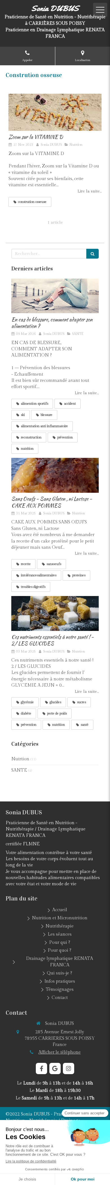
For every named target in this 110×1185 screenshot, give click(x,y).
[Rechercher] (92, 254)
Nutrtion (20, 759)
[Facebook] (41, 1068)
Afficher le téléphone (59, 1052)
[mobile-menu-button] (100, 10)
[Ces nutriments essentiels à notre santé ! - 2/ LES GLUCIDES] (55, 613)
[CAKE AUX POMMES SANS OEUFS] (55, 475)
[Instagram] (68, 1068)
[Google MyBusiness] (55, 1068)
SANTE (19, 770)
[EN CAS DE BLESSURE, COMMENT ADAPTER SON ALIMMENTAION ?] (55, 296)
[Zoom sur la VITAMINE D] (55, 112)
